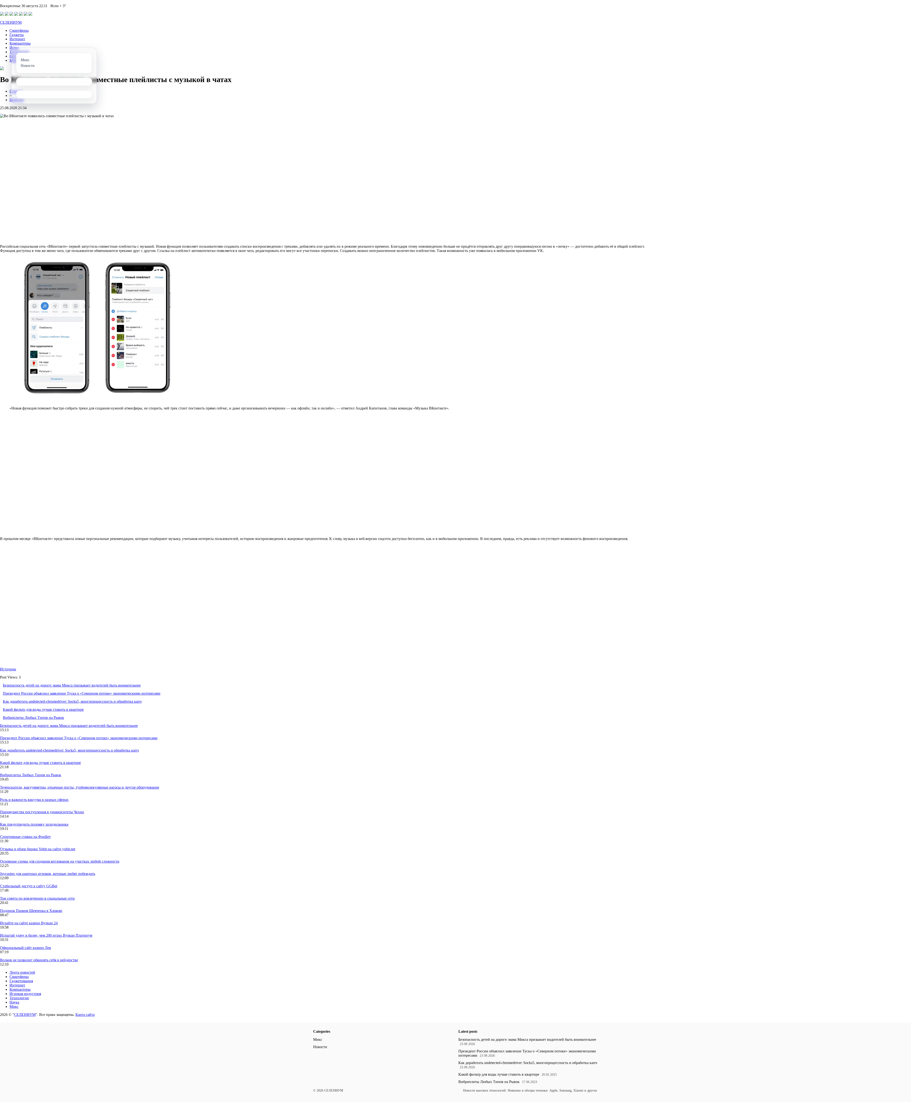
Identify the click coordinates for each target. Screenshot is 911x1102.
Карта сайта (85, 1015)
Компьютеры (20, 43)
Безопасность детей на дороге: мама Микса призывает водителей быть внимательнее (72, 685)
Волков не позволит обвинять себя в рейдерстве (39, 960)
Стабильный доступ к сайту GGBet (28, 886)
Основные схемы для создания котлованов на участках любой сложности (59, 861)
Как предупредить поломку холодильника (34, 824)
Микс (14, 1006)
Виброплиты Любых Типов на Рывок (33, 718)
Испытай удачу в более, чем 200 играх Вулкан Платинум (46, 935)
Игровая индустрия (25, 994)
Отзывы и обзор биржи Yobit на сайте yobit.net (37, 849)
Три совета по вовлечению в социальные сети (37, 898)
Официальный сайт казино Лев (25, 948)
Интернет (17, 39)
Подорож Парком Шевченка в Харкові (31, 911)
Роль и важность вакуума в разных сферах (34, 800)
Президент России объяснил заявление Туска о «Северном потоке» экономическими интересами (81, 693)
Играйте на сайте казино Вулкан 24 (29, 923)
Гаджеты (16, 35)
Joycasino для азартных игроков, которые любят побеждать (47, 874)
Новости (320, 1047)
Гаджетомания (21, 981)
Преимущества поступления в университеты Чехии (42, 812)
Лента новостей (22, 972)
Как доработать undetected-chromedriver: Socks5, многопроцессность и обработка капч (72, 701)
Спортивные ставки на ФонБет (25, 837)
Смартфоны (19, 30)
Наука (14, 1002)
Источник (8, 669)
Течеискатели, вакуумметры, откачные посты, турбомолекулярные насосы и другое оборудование (79, 787)
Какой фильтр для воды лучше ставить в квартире (43, 709)
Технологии (19, 998)
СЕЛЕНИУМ (11, 22)
